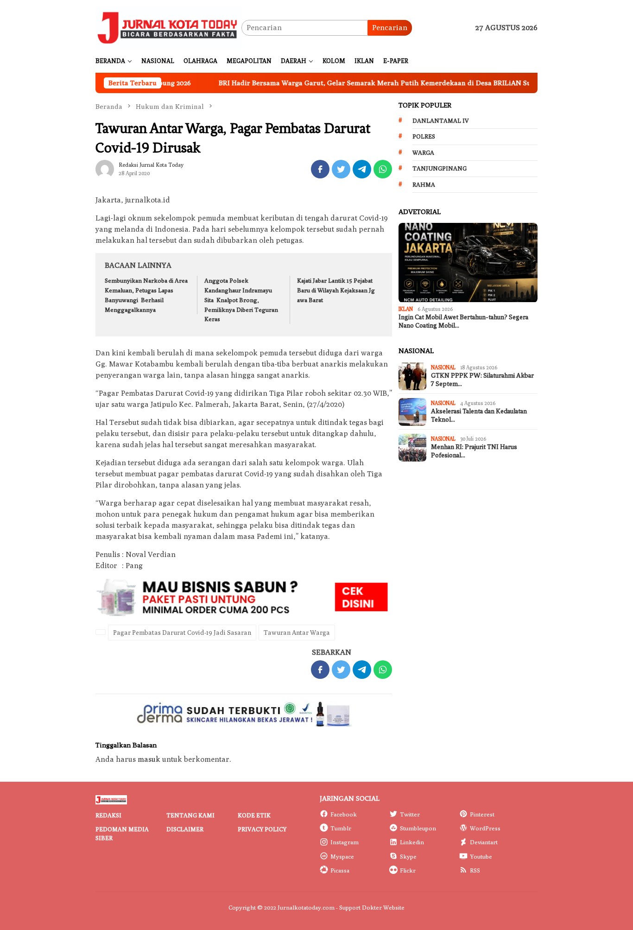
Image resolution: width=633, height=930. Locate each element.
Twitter (410, 814)
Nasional (443, 367)
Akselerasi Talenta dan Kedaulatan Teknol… (479, 415)
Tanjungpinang (439, 168)
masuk (149, 759)
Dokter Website (383, 907)
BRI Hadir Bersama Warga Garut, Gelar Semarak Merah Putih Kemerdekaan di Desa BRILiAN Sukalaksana (361, 83)
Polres (423, 136)
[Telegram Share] (362, 169)
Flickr (408, 870)
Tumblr (340, 828)
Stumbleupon (418, 828)
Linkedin (412, 842)
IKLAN (406, 309)
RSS (475, 870)
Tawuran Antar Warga (297, 632)
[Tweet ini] (341, 169)
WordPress (485, 828)
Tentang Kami (190, 815)
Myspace (342, 856)
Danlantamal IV (440, 120)
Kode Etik (254, 815)
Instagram (344, 842)
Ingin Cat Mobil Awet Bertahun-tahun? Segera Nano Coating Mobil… (463, 321)
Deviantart (484, 842)
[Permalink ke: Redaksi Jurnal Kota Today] (104, 168)
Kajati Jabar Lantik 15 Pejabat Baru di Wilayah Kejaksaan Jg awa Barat (336, 290)
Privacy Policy (262, 829)
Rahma (423, 184)
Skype (408, 856)
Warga (423, 152)
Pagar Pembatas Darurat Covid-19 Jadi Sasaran (182, 632)
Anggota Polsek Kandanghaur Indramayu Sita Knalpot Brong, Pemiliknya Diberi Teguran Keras (241, 300)
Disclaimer (184, 829)
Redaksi (108, 815)
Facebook (343, 814)
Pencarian (389, 27)
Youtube (481, 856)
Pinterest (482, 814)
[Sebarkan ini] (320, 169)
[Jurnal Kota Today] (168, 27)
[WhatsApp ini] (382, 169)
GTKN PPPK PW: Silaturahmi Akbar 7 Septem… (482, 380)
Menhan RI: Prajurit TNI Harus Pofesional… (474, 451)
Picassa (339, 870)
